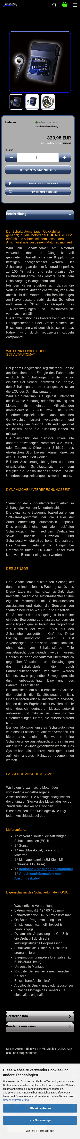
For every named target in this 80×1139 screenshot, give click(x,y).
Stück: (9, 150)
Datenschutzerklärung (16, 1099)
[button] (11, 157)
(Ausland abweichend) (46, 126)
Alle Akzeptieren (40, 1108)
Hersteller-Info (17, 1016)
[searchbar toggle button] (54, 5)
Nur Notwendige (40, 1120)
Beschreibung (16, 214)
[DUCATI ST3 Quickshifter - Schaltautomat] (40, 61)
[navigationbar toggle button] (75, 5)
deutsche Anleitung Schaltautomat (46, 869)
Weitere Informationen (40, 1130)
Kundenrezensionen (21, 1026)
